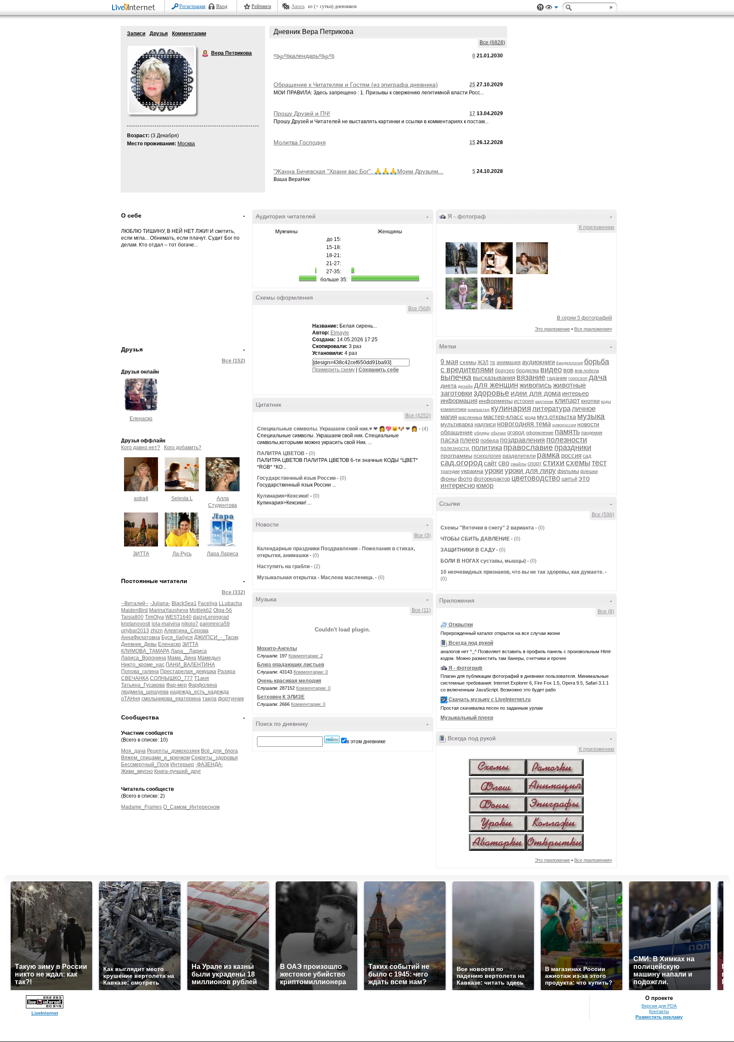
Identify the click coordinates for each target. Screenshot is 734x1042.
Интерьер (182, 764)
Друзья (159, 34)
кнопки (590, 400)
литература (551, 409)
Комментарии (189, 34)
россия (571, 455)
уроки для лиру (530, 471)
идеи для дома (536, 393)
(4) (425, 429)
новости (588, 424)
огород (516, 432)
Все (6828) (492, 42)
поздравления (522, 440)
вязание (531, 377)
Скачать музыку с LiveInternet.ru (490, 699)
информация (458, 400)
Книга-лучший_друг (177, 771)
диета (448, 385)
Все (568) (419, 308)
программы (456, 455)
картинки (544, 401)
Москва (186, 144)
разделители (519, 456)
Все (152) (233, 361)
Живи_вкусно (137, 771)
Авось (298, 6)
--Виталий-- (135, 603)
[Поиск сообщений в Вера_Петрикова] (332, 739)
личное (584, 409)
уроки (494, 471)
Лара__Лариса (189, 651)
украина (472, 470)
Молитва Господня (300, 142)
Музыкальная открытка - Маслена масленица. (315, 577)
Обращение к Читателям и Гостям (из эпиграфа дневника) (356, 84)
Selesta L (182, 498)
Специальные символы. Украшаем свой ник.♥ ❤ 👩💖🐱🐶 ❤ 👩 (337, 429)
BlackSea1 (184, 603)
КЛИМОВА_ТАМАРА (145, 651)
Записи (136, 34)
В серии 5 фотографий (584, 318)
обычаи (498, 432)
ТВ (492, 362)
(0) (312, 453)
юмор (485, 485)
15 (472, 142)
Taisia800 (132, 617)
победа (489, 440)
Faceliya (207, 603)
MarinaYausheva (168, 610)
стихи (554, 462)
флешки (589, 471)
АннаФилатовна (140, 637)
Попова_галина (140, 671)
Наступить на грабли (283, 566)
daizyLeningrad (211, 617)
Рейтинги (261, 6)
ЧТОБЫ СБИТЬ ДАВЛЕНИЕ (475, 539)
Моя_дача (133, 751)
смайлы (518, 464)
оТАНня (130, 699)
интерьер (575, 393)
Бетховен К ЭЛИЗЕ (281, 697)
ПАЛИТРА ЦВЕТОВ (281, 453)
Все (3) (422, 535)
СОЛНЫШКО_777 (171, 678)
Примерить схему (333, 370)
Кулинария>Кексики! (283, 496)
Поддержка (540, 7)
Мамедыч (209, 658)
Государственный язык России (296, 478)
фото (465, 478)
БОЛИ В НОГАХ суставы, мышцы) (483, 561)
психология (487, 456)
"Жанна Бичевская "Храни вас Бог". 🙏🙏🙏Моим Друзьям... (358, 171)
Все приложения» (593, 328)
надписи (485, 424)
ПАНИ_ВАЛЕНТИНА (190, 665)
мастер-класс (503, 416)
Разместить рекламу (659, 1016)
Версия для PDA (659, 1005)
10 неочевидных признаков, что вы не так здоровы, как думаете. (522, 572)
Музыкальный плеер (466, 718)
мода (530, 417)
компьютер (479, 409)
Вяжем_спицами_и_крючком (155, 758)
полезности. (455, 448)
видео (551, 369)
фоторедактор (492, 479)
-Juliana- (160, 603)
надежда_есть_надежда (199, 692)
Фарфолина (202, 685)
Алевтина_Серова (186, 631)
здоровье (491, 392)
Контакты (659, 1011)
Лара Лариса (222, 554)
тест (599, 463)
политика (486, 448)
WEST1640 (178, 617)
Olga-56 (222, 610)
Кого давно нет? (140, 447)
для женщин (496, 385)
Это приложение (552, 328)
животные (569, 385)
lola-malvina (166, 624)
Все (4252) (418, 416)
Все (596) (603, 515)
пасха (449, 440)
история (524, 401)
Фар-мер (176, 685)
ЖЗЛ (482, 362)
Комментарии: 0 (311, 671)
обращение (456, 432)
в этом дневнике (366, 742)
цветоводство (535, 478)
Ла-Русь (182, 554)
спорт (535, 464)
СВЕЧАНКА (135, 678)
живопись (535, 385)
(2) (317, 566)
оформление (539, 432)
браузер (505, 371)
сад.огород (461, 462)
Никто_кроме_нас (142, 665)
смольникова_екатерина (171, 699)
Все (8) (606, 611)
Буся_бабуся (177, 637)
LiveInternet (135, 7)
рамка (548, 454)
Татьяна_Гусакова (143, 685)
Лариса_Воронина (143, 658)
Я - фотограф (466, 668)
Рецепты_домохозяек (173, 751)
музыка (591, 416)
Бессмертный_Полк (145, 764)
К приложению (596, 227)
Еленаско (141, 419)
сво (503, 463)
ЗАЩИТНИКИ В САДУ (468, 550)
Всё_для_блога (219, 751)
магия (448, 416)
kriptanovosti (135, 624)
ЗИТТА (141, 554)
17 (472, 113)
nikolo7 (189, 624)
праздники (572, 447)
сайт (490, 463)
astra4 (141, 498)
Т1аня (201, 678)
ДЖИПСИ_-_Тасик (216, 637)
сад (587, 456)
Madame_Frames (141, 807)
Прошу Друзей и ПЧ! (302, 113)
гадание (557, 378)
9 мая (449, 361)
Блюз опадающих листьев (290, 665)
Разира (226, 671)
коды (606, 401)
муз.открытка (556, 416)
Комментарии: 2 (305, 655)
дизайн (465, 386)
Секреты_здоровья (214, 758)
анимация (509, 362)
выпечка (455, 377)
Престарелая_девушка (188, 671)
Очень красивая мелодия (289, 681)
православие (528, 447)
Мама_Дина (181, 658)
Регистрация (192, 6)
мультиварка (456, 424)
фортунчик (231, 699)
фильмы (568, 471)
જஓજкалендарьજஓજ (304, 55)
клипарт (567, 400)
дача (598, 377)
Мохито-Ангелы (277, 648)
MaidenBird (134, 610)
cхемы (468, 362)
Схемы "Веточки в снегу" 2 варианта (487, 528)
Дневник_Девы (139, 644)
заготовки (456, 393)
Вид (551, 8)
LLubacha (230, 603)
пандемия (591, 432)
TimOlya (154, 617)
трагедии (450, 471)
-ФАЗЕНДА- (209, 764)
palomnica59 (215, 624)
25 (472, 85)
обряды (481, 432)
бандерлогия (569, 362)
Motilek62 (200, 610)
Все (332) (233, 592)
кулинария (511, 408)
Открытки (461, 625)
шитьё (569, 479)
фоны (448, 478)
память (567, 432)
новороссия (564, 424)
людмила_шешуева (145, 692)
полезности (566, 440)
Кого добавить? (182, 447)
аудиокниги (538, 361)
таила (209, 699)
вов (568, 370)
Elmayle (339, 333)
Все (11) (421, 610)
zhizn (156, 631)
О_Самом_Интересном (191, 807)
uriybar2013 (135, 631)
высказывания (494, 377)
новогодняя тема (524, 424)
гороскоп (577, 378)
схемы (578, 462)
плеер (469, 440)
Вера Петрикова (205, 53)
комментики (453, 409)
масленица (470, 417)
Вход (221, 6)
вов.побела (587, 370)
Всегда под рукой (471, 643)
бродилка (527, 371)
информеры (496, 400)
